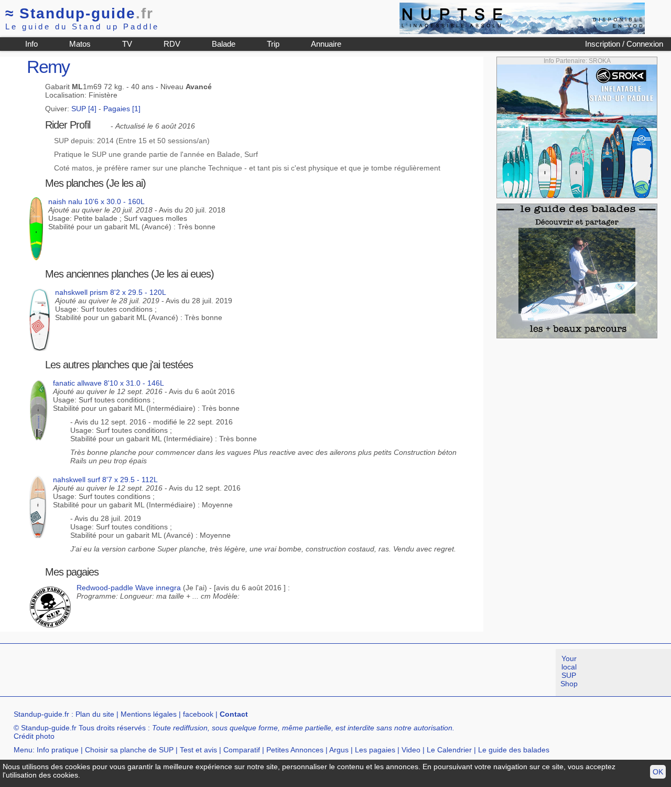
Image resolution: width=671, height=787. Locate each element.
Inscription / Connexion (624, 43)
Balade (223, 43)
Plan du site (94, 714)
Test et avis (198, 750)
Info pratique (58, 750)
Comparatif (241, 750)
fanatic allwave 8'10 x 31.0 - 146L (108, 383)
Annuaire (326, 43)
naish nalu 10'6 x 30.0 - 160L (96, 201)
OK (658, 772)
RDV (172, 43)
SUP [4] (83, 108)
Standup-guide (79, 13)
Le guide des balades (513, 750)
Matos (80, 43)
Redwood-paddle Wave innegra (129, 587)
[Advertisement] (191, 672)
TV (127, 43)
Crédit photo (34, 736)
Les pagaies (375, 750)
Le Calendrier (449, 750)
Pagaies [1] (121, 108)
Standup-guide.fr (41, 714)
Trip (273, 43)
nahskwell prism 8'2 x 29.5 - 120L (110, 292)
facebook (198, 714)
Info (31, 43)
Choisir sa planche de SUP (129, 750)
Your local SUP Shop (569, 671)
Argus (339, 750)
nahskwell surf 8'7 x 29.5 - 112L (105, 479)
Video (411, 750)
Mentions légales (149, 714)
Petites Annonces (294, 750)
